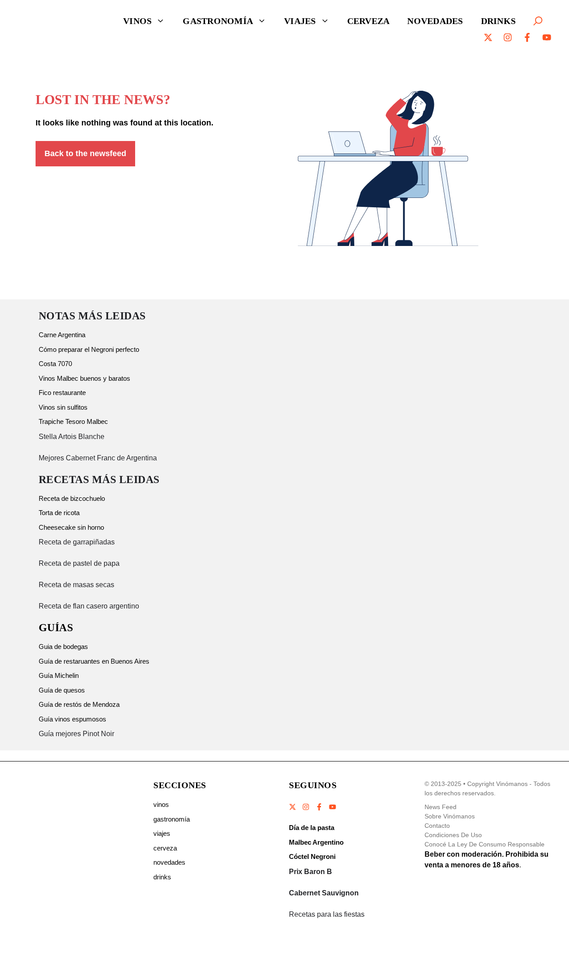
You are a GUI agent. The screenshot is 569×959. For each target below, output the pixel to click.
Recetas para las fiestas (327, 914)
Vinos (137, 21)
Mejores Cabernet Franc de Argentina (98, 458)
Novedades (435, 21)
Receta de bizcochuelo (72, 498)
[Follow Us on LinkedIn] (332, 807)
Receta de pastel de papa (79, 563)
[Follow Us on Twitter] (293, 807)
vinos (161, 804)
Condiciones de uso (453, 834)
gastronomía (171, 819)
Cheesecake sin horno (71, 527)
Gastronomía (218, 21)
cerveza (165, 848)
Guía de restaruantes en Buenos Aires (94, 661)
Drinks (498, 21)
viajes (161, 833)
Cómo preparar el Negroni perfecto (89, 349)
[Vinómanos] (55, 21)
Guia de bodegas (63, 646)
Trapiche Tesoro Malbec (73, 421)
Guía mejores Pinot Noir (76, 733)
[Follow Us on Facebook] (319, 807)
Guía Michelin (59, 675)
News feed (441, 806)
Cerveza (368, 21)
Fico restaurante (62, 392)
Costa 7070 (55, 363)
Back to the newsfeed (85, 153)
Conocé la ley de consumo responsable (485, 844)
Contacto (437, 825)
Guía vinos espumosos (72, 719)
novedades (169, 862)
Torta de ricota (59, 512)
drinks (162, 877)
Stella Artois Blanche (71, 436)
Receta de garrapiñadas (77, 542)
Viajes (300, 21)
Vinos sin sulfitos (63, 407)
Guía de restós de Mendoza (79, 704)
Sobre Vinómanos (450, 816)
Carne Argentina (62, 334)
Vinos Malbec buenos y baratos (84, 378)
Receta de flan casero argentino (89, 606)
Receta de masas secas (76, 584)
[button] (538, 21)
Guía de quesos (62, 690)
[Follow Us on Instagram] (305, 807)
